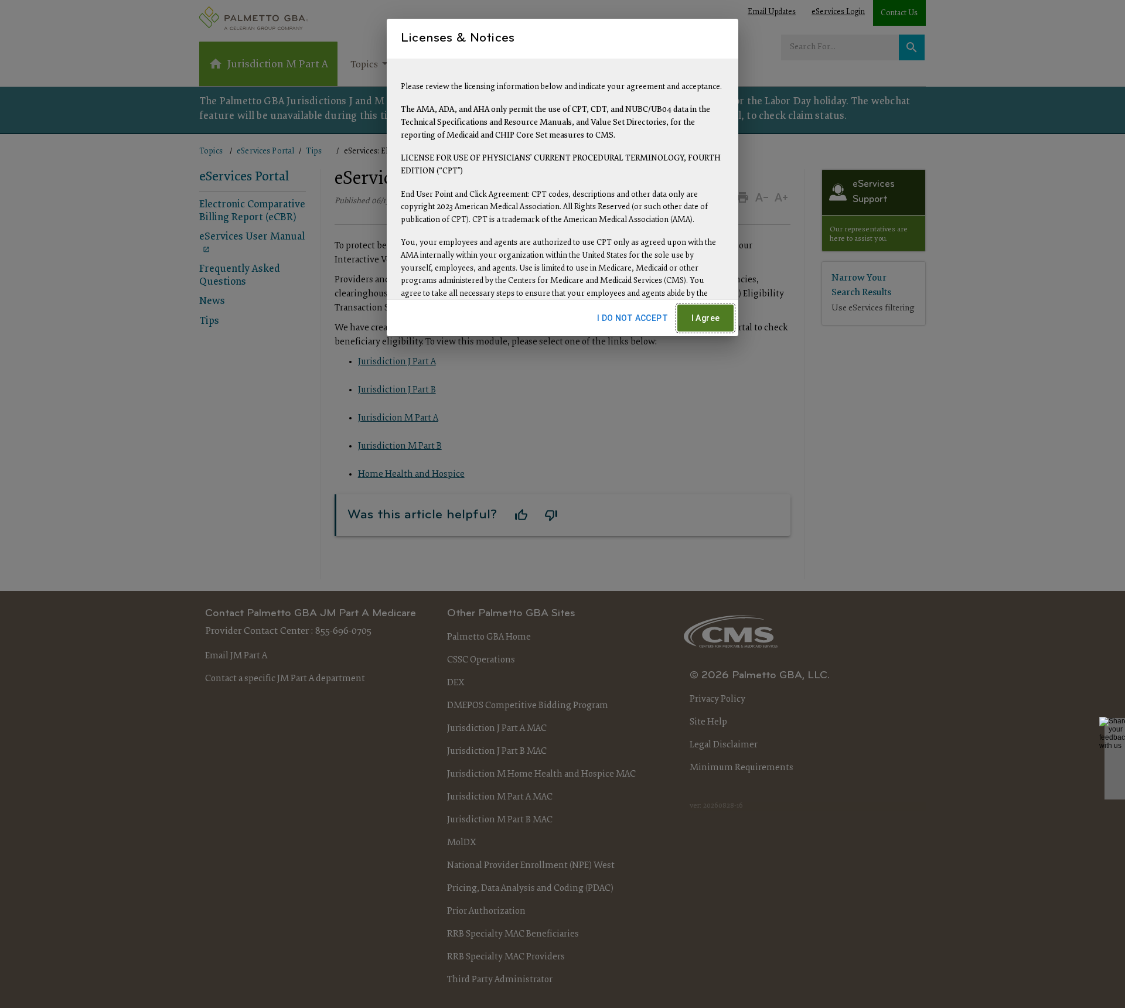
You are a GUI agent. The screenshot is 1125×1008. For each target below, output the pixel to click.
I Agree (705, 318)
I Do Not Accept (632, 318)
